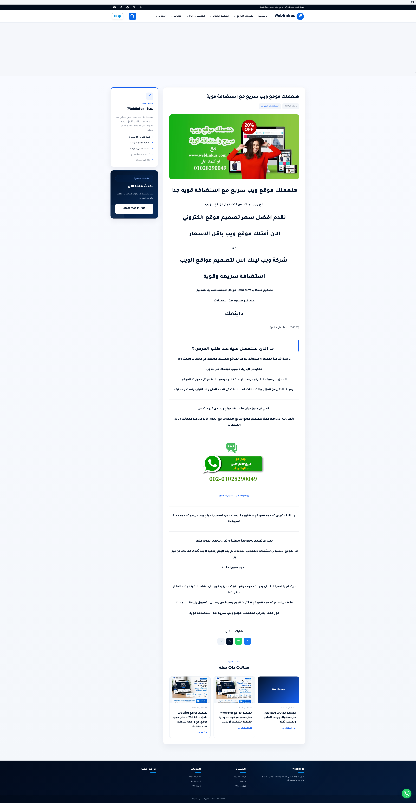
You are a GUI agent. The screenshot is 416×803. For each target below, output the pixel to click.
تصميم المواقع (244, 16)
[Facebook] (121, 7)
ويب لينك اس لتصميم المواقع (234, 496)
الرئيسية (263, 16)
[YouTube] (114, 7)
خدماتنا (178, 16)
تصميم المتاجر (220, 16)
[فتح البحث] (132, 16)
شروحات (242, 782)
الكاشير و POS (197, 16)
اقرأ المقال (289, 728)
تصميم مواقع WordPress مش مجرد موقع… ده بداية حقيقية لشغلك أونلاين (235, 717)
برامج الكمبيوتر (240, 777)
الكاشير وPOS (240, 786)
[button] (406, 793)
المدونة (162, 16)
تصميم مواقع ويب (270, 106)
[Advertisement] (208, 47)
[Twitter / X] (134, 7)
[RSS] (140, 7)
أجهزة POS (196, 786)
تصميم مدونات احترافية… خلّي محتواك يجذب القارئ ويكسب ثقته (279, 717)
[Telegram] (127, 7)
